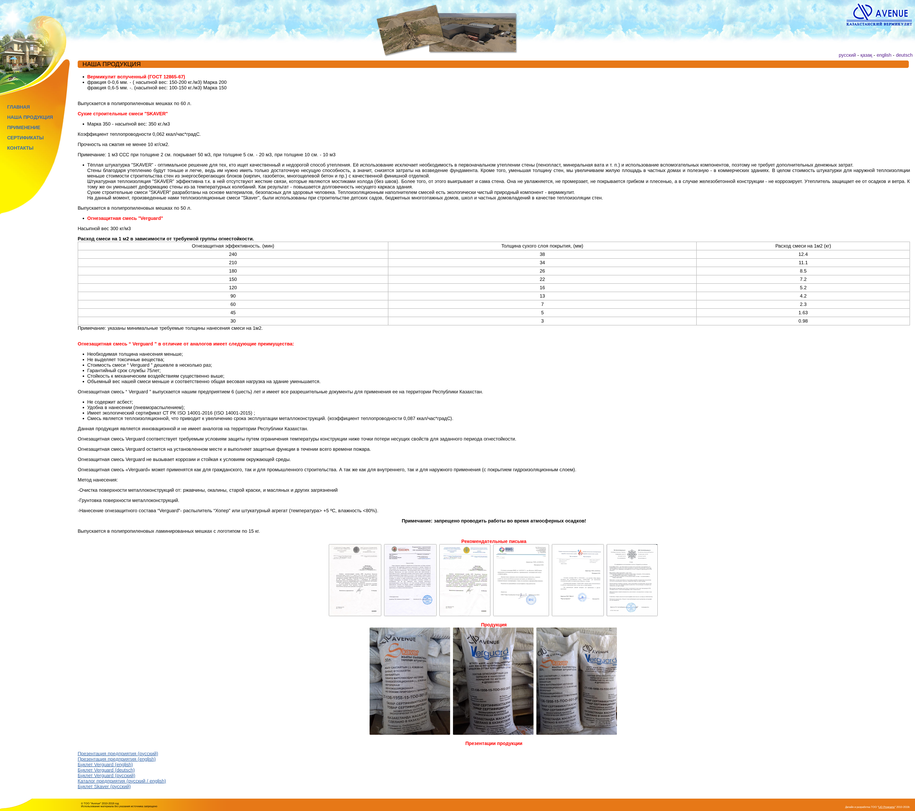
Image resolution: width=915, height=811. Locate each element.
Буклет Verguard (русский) (106, 775)
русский (847, 55)
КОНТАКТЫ (20, 148)
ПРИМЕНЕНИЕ (23, 127)
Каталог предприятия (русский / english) (122, 781)
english (884, 55)
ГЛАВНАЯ (18, 107)
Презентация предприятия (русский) (118, 753)
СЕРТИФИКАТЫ (25, 137)
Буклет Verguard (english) (105, 764)
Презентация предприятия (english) (117, 759)
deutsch (904, 55)
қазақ (866, 55)
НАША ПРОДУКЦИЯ (30, 117)
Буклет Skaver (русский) (104, 786)
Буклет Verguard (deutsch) (106, 770)
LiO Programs (887, 807)
